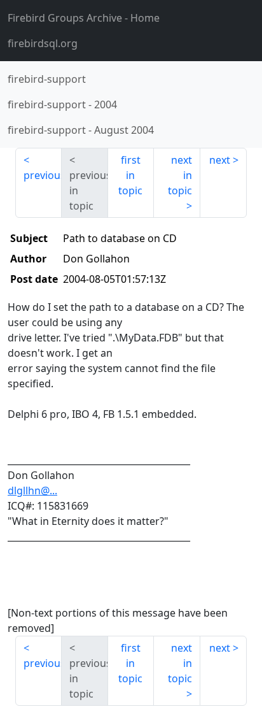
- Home (84, 18)
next (219, 160)
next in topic (180, 175)
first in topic (130, 175)
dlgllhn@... (32, 490)
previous (43, 175)
